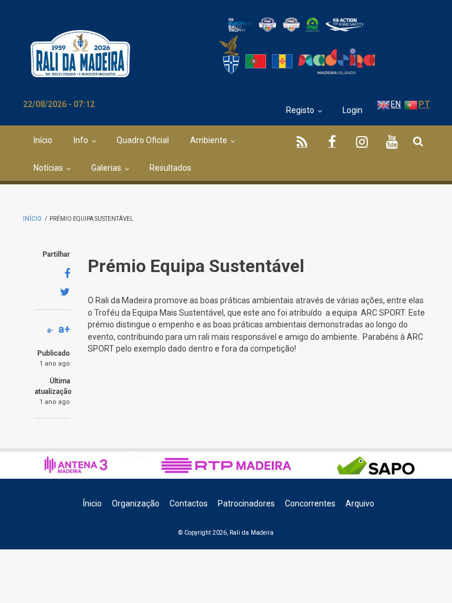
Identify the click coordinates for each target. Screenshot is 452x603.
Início (43, 140)
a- (50, 330)
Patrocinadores (246, 503)
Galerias (106, 168)
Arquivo (359, 503)
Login (353, 110)
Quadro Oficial (143, 140)
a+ (64, 329)
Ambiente (208, 140)
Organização (135, 503)
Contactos (189, 503)
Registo (300, 110)
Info (81, 140)
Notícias (48, 168)
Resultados (170, 168)
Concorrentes (310, 503)
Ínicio (92, 503)
